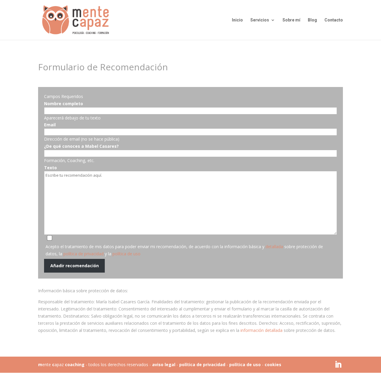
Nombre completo (63, 103)
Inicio (237, 20)
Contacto (333, 20)
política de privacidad (83, 254)
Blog (312, 20)
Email (50, 125)
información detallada (262, 330)
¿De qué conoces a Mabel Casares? (81, 146)
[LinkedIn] (338, 365)
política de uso (126, 254)
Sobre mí (291, 20)
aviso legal (163, 364)
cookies (273, 364)
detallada (274, 246)
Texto (50, 167)
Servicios (259, 20)
